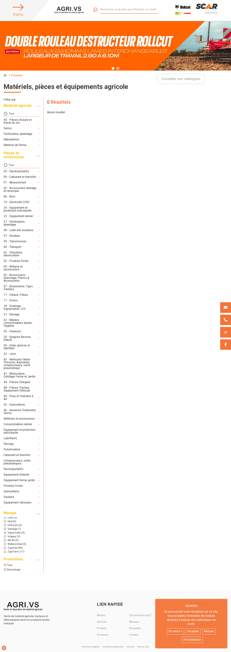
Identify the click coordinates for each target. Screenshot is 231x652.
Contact (133, 634)
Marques (134, 621)
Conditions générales (113, 647)
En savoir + (175, 631)
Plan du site (143, 647)
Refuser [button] (209, 631)
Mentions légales (91, 647)
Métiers (101, 615)
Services (102, 621)
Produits (101, 628)
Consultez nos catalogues (180, 79)
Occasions (103, 634)
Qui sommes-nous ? (140, 615)
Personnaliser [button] (192, 639)
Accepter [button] (193, 631)
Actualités (135, 628)
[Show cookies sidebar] (4, 648)
